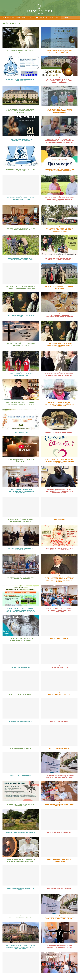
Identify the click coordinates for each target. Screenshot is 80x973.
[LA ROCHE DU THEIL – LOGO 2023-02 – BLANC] (40, 2)
